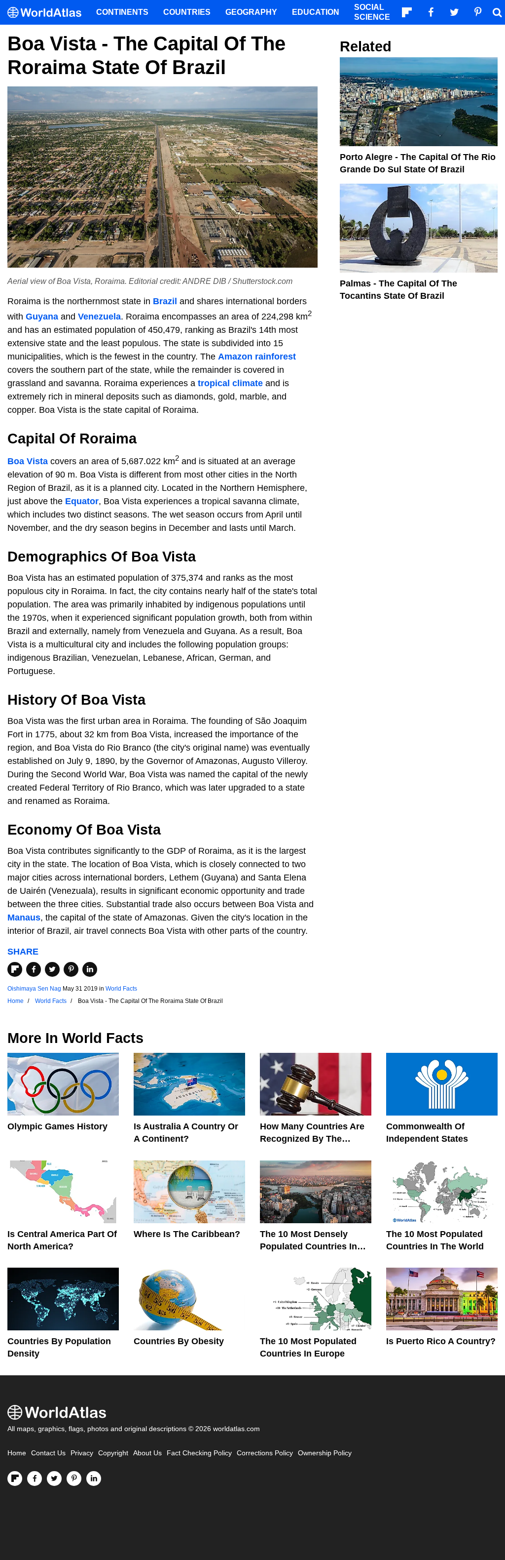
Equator (82, 501)
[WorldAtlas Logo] (48, 12)
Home (16, 1453)
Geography (251, 12)
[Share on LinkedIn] (89, 969)
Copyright (113, 1453)
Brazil (165, 301)
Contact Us (48, 1453)
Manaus (23, 917)
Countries (187, 12)
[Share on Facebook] (33, 969)
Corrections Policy (265, 1453)
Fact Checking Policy (199, 1453)
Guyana (42, 316)
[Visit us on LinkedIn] (93, 1478)
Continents (122, 12)
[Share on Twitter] (52, 969)
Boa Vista (27, 461)
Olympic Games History (57, 1126)
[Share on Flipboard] (14, 969)
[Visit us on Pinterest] (74, 1478)
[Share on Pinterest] (71, 969)
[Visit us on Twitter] (54, 1478)
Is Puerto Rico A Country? (441, 1341)
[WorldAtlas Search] (497, 12)
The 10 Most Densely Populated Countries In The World (308, 1246)
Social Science (372, 12)
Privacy (82, 1453)
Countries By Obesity (179, 1341)
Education (315, 12)
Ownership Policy (325, 1453)
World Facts (121, 988)
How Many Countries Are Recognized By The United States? (312, 1138)
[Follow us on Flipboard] (14, 1478)
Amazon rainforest (257, 356)
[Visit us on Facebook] (34, 1478)
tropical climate (230, 383)
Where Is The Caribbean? (187, 1234)
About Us (147, 1453)
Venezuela (99, 316)
